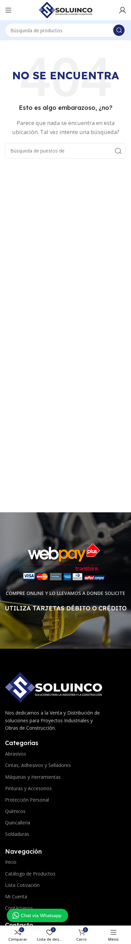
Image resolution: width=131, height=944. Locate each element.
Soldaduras (17, 834)
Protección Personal (27, 800)
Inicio (10, 862)
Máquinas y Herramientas (33, 777)
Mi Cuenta (16, 896)
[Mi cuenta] (122, 10)
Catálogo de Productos (30, 873)
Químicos (15, 811)
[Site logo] (66, 9)
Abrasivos (15, 753)
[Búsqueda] (119, 30)
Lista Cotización (22, 885)
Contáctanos (19, 908)
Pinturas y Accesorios (28, 788)
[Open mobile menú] (8, 10)
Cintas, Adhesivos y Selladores (38, 765)
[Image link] (53, 686)
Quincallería (17, 822)
